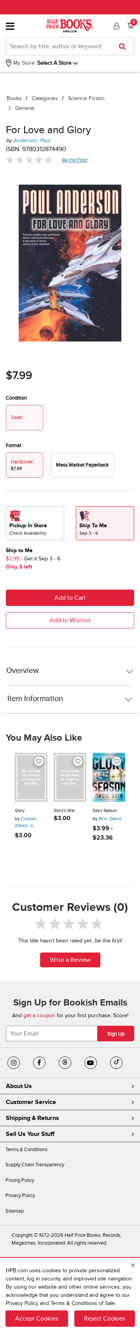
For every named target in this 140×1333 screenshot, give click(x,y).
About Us (19, 1086)
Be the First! (75, 160)
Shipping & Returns (32, 1118)
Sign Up (115, 1034)
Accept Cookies (36, 1318)
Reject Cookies (104, 1318)
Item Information (35, 698)
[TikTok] (116, 1063)
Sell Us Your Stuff (30, 1134)
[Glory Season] (109, 777)
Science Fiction (86, 98)
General (24, 108)
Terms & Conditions (26, 1149)
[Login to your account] (115, 26)
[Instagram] (13, 1063)
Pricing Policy (19, 1180)
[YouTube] (90, 1063)
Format (13, 445)
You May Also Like (44, 738)
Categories (45, 98)
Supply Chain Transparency (34, 1165)
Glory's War (64, 810)
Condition (16, 398)
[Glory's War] (70, 777)
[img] (29, 159)
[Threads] (65, 1063)
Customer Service (31, 1102)
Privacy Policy (20, 1195)
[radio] (82, 465)
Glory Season (105, 810)
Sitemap (14, 1211)
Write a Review (70, 960)
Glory (19, 810)
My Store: (24, 63)
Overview (22, 670)
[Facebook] (39, 1063)
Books (14, 98)
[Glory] (31, 777)
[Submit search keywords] (124, 46)
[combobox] (70, 46)
